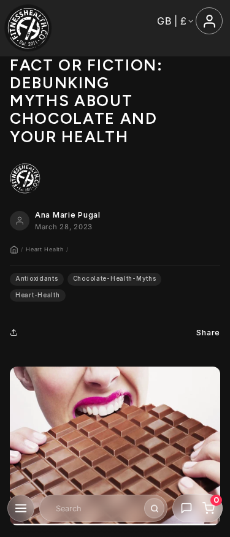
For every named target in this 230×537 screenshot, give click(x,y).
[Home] (14, 249)
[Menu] (20, 508)
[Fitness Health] (28, 28)
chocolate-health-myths (114, 278)
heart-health (37, 295)
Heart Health (45, 249)
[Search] (154, 508)
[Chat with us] (186, 508)
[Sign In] (209, 20)
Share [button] (208, 332)
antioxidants (36, 278)
